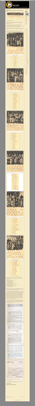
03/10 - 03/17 (27, 54)
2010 (26, 73)
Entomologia (18, 381)
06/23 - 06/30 (27, 45)
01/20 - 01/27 (27, 64)
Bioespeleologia (11, 381)
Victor (26, 21)
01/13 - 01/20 (27, 65)
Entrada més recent (7, 396)
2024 (26, 31)
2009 (26, 74)
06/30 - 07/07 (27, 44)
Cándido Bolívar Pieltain (13, 381)
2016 (26, 69)
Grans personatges (20, 381)
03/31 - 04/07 (27, 53)
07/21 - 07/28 (27, 42)
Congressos (16, 381)
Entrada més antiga (22, 396)
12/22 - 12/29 (27, 35)
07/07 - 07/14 (27, 43)
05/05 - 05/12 (27, 51)
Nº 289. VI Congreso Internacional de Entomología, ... (27, 62)
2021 (26, 33)
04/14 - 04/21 (27, 52)
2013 (26, 71)
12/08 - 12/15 (27, 36)
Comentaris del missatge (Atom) (11, 397)
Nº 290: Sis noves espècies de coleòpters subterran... (27, 60)
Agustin (26, 19)
